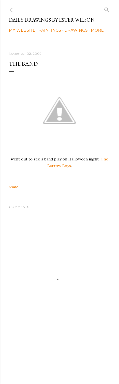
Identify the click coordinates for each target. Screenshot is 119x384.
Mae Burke (74, 368)
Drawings (76, 30)
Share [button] (13, 187)
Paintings (49, 30)
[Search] (107, 8)
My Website (22, 30)
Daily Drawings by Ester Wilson (52, 20)
